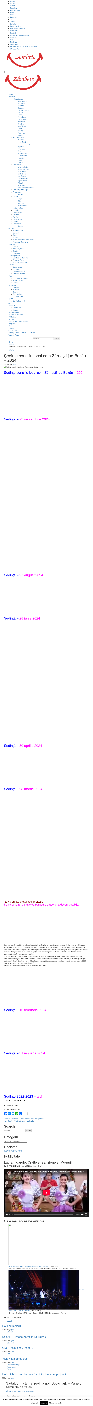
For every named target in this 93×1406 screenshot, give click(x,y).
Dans (15, 196)
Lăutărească (17, 212)
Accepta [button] (44, 1403)
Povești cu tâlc (18, 280)
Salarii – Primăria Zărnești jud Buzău (19, 1121)
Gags (15, 235)
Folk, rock (21, 149)
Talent (15, 292)
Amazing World (15, 10)
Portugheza (22, 117)
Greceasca (21, 106)
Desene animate (19, 271)
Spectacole (17, 224)
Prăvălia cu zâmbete (17, 28)
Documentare (18, 296)
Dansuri (20, 194)
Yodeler (20, 135)
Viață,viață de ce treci (15, 1358)
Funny (15, 237)
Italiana (20, 112)
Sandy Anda (17, 219)
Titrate (20, 128)
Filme (12, 12)
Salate (15, 251)
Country (20, 131)
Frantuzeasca (22, 119)
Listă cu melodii (11, 1326)
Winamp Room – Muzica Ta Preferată (23, 46)
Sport (12, 19)
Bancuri (15, 233)
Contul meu (14, 44)
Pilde (12, 15)
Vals (19, 201)
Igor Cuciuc (22, 176)
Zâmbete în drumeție (20, 258)
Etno (19, 151)
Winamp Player (15, 49)
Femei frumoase (19, 274)
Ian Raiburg (22, 174)
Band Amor (22, 171)
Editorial (13, 24)
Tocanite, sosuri (18, 249)
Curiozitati (13, 17)
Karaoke (16, 210)
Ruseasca (21, 121)
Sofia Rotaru (22, 185)
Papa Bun (13, 8)
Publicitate (14, 31)
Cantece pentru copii (20, 190)
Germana (21, 108)
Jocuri (12, 21)
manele (20, 160)
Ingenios (16, 287)
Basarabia (16, 165)
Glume (12, 6)
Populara (21, 146)
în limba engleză (23, 110)
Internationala (18, 99)
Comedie (16, 269)
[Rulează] (7, 1214)
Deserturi (16, 253)
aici (39, 1096)
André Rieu (22, 126)
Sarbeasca (21, 103)
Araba (20, 115)
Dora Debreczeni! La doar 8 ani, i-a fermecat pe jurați (34, 1374)
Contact (13, 33)
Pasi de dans (22, 205)
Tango (20, 199)
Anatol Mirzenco (23, 169)
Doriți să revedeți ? (20, 301)
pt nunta (20, 158)
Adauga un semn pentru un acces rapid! (20, 1391)
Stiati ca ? (16, 289)
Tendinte (25, 142)
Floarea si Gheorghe (20, 242)
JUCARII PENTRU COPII (13, 1151)
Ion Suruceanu (23, 178)
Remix (15, 217)
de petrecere (22, 155)
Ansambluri (17, 192)
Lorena (15, 221)
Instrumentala (18, 208)
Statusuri (16, 283)
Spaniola (21, 124)
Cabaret (20, 226)
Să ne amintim (23, 153)
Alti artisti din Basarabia (26, 187)
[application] (46, 1193)
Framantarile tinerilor (20, 278)
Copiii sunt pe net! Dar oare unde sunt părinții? (24, 1118)
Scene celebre (18, 267)
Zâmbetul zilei (18, 230)
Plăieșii (20, 183)
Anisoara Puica (23, 167)
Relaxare (16, 215)
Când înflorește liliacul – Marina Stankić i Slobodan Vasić (29, 1266)
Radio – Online (15, 26)
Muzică (12, 3)
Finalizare (13, 42)
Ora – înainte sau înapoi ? (17, 1348)
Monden (16, 310)
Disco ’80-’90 (22, 101)
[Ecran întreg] (86, 1214)
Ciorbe (15, 246)
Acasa (12, 1)
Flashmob (21, 133)
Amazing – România (20, 262)
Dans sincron (22, 203)
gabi (14, 364)
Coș (11, 40)
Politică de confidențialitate (19, 35)
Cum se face (17, 294)
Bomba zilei (17, 308)
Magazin (13, 37)
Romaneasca (18, 137)
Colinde (20, 162)
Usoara (20, 140)
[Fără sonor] (82, 1214)
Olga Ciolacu (22, 180)
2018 (28, 144)
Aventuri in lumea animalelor (23, 239)
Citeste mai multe (55, 1403)
